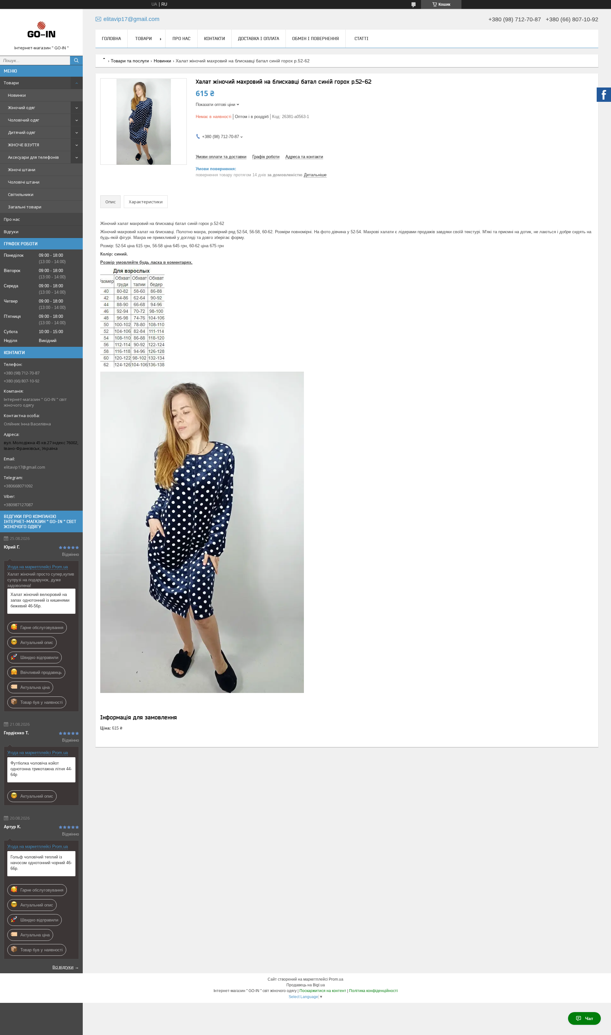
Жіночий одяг (21, 107)
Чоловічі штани (23, 182)
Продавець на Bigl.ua (305, 985)
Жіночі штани (21, 169)
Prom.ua (336, 979)
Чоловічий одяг (23, 120)
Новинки (17, 95)
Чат (589, 1018)
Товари (11, 83)
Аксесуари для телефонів (33, 157)
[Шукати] (76, 60)
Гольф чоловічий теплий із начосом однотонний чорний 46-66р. (41, 863)
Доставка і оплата (258, 38)
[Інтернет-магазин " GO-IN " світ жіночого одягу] (41, 29)
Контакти (214, 38)
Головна (111, 38)
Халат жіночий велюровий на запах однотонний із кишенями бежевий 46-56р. (40, 600)
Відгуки (11, 231)
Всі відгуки (63, 967)
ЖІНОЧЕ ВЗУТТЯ (23, 145)
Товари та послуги (130, 60)
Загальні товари (24, 207)
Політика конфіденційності (373, 991)
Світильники (20, 194)
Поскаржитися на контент (322, 991)
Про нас (12, 219)
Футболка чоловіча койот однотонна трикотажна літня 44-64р (41, 769)
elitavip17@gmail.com (24, 467)
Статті (362, 38)
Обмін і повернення (315, 38)
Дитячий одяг (21, 132)
